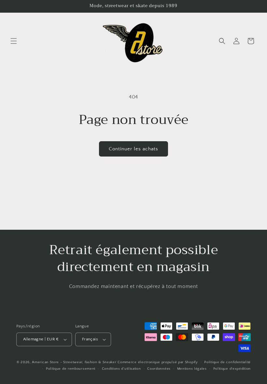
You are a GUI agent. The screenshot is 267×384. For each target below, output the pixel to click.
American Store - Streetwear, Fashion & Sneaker (75, 362)
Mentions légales (192, 369)
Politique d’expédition (232, 369)
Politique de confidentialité (227, 362)
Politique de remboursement (70, 369)
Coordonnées (159, 369)
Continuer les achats (133, 149)
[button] (14, 41)
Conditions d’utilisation (121, 369)
